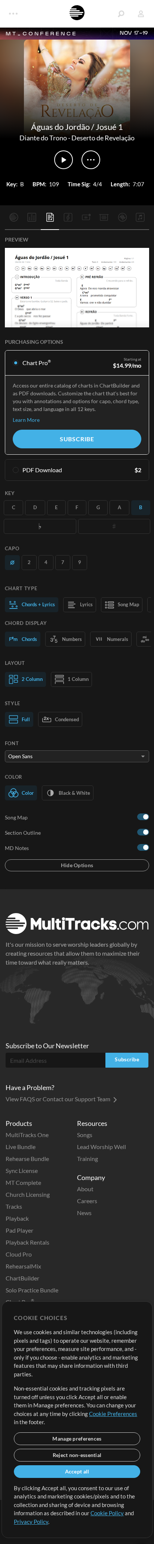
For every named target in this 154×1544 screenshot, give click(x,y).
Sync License (22, 1170)
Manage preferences (76, 1438)
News (84, 1212)
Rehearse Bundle (27, 1158)
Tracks (14, 1206)
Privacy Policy (31, 1521)
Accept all (77, 1471)
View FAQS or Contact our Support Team (58, 1098)
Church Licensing (28, 1194)
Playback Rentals (27, 1242)
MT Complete (23, 1182)
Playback (17, 1218)
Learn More (26, 420)
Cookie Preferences (113, 1413)
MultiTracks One (27, 1134)
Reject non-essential (77, 1455)
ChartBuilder (22, 1278)
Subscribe (77, 438)
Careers (87, 1200)
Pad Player (19, 1230)
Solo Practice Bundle (32, 1290)
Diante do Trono (43, 138)
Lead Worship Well (101, 1146)
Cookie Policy (107, 1513)
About (85, 1188)
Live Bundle (21, 1146)
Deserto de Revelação (103, 138)
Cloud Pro (19, 1254)
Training (87, 1158)
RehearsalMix (23, 1266)
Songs (84, 1134)
